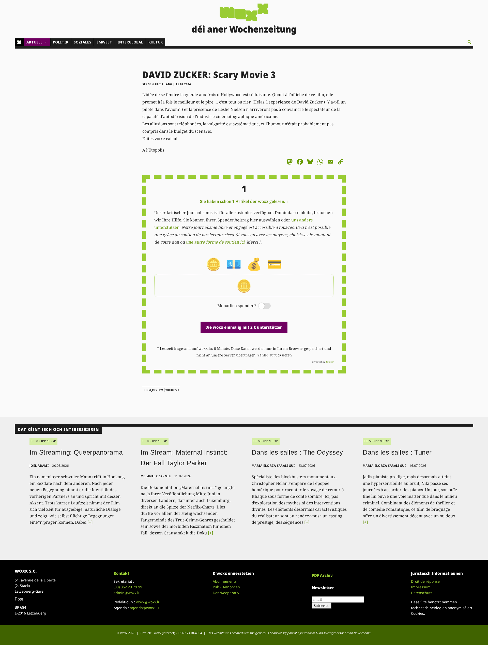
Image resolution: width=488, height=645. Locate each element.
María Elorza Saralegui (273, 465)
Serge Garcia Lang (157, 84)
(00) (128, 586)
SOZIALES (82, 42)
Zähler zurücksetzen (274, 355)
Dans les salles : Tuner (397, 452)
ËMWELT (104, 42)
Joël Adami (39, 465)
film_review (153, 390)
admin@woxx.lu (127, 592)
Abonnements (225, 581)
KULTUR (155, 42)
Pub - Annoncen (226, 586)
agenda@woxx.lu (144, 607)
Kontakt (121, 573)
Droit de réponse (425, 581)
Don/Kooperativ (226, 592)
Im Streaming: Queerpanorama (76, 452)
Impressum (421, 586)
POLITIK (60, 42)
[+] (90, 522)
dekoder (330, 361)
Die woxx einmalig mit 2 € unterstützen (244, 327)
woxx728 (172, 390)
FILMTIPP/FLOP (43, 441)
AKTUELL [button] (34, 42)
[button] (469, 42)
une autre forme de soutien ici (215, 242)
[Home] (19, 42)
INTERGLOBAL (130, 42)
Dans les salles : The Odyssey (297, 452)
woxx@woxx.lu (148, 601)
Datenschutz (421, 592)
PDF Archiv (322, 575)
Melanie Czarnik (156, 476)
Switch (260, 306)
